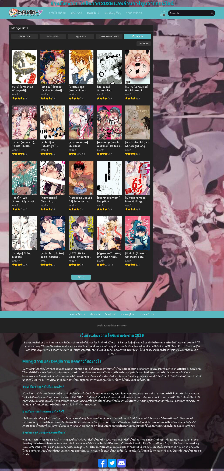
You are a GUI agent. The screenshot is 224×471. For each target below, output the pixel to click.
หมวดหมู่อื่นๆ (128, 314)
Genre (23, 36)
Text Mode (143, 43)
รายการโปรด (147, 314)
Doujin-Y (110, 314)
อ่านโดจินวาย (77, 314)
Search (139, 36)
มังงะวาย (95, 314)
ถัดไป (80, 277)
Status (52, 36)
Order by (108, 36)
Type (80, 36)
